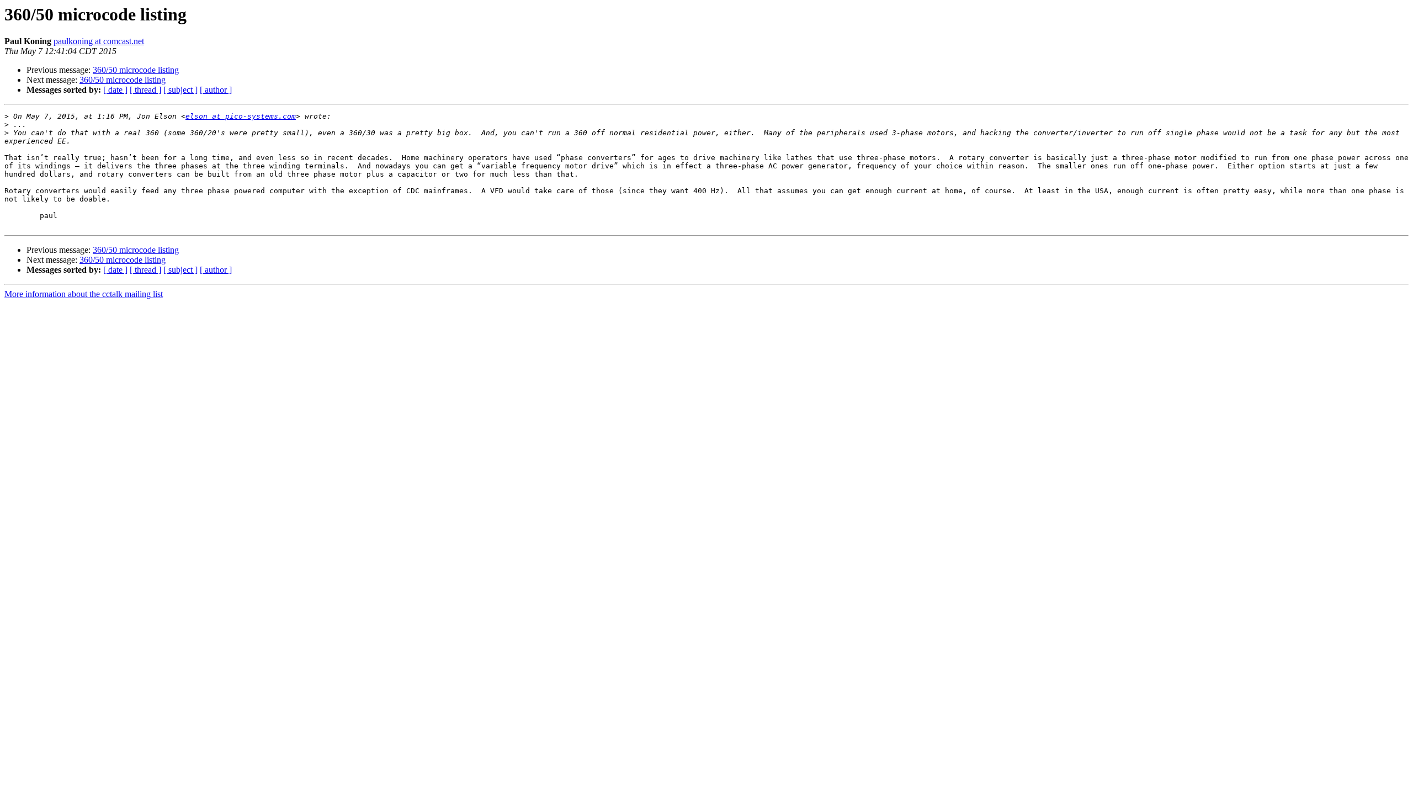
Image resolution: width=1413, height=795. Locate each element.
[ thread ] (145, 89)
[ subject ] (180, 89)
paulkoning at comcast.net (99, 41)
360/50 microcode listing (136, 70)
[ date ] (115, 89)
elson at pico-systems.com (240, 116)
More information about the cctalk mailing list (83, 294)
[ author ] (216, 89)
